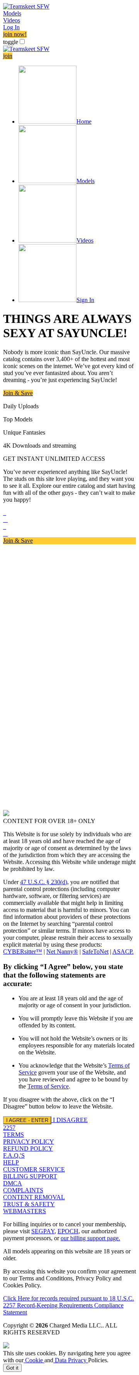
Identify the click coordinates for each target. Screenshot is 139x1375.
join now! (15, 34)
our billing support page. (90, 1238)
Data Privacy (70, 1360)
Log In (11, 27)
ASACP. (123, 951)
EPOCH (68, 1231)
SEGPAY (42, 1231)
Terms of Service (48, 1086)
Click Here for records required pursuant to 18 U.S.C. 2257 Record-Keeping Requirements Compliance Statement (68, 1305)
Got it (12, 1368)
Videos (11, 20)
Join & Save (18, 393)
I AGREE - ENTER (27, 1120)
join (7, 56)
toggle (10, 42)
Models (12, 13)
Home (84, 121)
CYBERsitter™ (22, 951)
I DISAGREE (70, 1120)
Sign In (85, 300)
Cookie (34, 1360)
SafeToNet (95, 951)
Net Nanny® (62, 951)
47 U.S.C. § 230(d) (43, 882)
